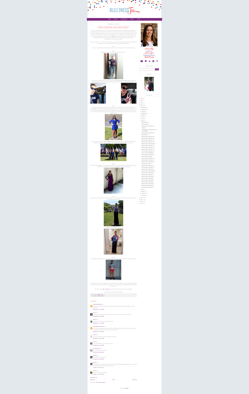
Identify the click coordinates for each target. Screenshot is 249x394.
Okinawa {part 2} (145, 124)
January (144, 195)
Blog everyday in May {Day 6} (148, 176)
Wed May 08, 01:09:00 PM (98, 331)
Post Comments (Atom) (100, 382)
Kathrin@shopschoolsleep (98, 326)
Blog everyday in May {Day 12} (148, 161)
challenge (99, 295)
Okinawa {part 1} (145, 134)
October (144, 111)
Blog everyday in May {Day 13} (148, 160)
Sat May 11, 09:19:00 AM (98, 374)
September (144, 113)
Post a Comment (93, 377)
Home (109, 19)
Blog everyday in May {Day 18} (148, 147)
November (144, 109)
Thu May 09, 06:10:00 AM (98, 345)
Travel (132, 19)
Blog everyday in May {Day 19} (148, 145)
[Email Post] (101, 294)
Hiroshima (144, 127)
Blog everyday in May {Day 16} (148, 151)
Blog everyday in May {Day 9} (148, 169)
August (143, 115)
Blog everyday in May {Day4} (148, 180)
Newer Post (92, 379)
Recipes (115, 19)
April (143, 189)
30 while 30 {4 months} (146, 163)
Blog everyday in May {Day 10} (148, 167)
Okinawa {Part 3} (145, 122)
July (143, 117)
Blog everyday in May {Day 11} (148, 165)
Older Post (134, 379)
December (144, 107)
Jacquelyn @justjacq (97, 304)
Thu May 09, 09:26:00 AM (98, 352)
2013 (142, 106)
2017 (142, 102)
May (143, 120)
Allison (94, 370)
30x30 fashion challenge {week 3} (148, 143)
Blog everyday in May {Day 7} (148, 174)
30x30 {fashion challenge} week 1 (148, 171)
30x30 (95, 295)
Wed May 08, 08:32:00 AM (98, 316)
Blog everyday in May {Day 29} (148, 126)
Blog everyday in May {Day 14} (148, 158)
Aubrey (94, 362)
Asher (94, 341)
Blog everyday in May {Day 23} (148, 138)
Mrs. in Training (106, 289)
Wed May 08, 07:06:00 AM (98, 309)
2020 (142, 98)
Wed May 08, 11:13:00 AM (98, 323)
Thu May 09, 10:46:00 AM (98, 359)
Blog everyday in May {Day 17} (148, 149)
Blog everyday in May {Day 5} (148, 178)
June (143, 118)
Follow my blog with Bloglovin (148, 152)
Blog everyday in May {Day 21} (148, 141)
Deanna (109, 141)
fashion (103, 295)
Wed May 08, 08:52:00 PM (98, 338)
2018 (142, 100)
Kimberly (95, 355)
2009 (142, 203)
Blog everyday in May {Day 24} (148, 136)
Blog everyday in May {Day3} (148, 181)
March (143, 191)
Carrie (94, 334)
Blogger (127, 388)
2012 (142, 197)
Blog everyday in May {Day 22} (148, 140)
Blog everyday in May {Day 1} (148, 187)
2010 (142, 201)
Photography (124, 19)
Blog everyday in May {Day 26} (148, 132)
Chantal (94, 319)
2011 (142, 199)
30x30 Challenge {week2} (147, 156)
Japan (138, 19)
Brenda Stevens (96, 348)
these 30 (113, 36)
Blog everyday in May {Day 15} (148, 154)
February (144, 193)
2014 (142, 104)
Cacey (94, 312)
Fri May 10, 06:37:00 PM (98, 367)
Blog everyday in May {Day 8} (148, 172)
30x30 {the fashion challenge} (148, 183)
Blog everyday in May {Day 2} (148, 185)
